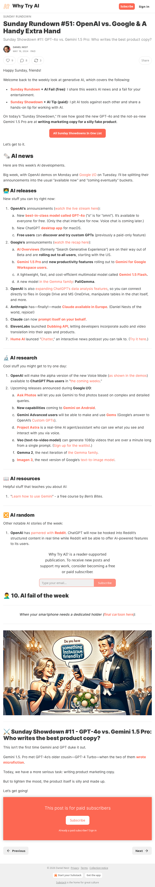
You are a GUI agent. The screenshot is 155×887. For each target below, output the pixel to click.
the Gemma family (82, 453)
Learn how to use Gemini (32, 496)
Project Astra (28, 427)
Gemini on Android (79, 408)
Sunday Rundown (17, 16)
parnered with (43, 533)
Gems (111, 415)
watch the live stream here (76, 208)
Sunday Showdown (26, 102)
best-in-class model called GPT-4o (55, 215)
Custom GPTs (43, 420)
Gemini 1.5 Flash (133, 275)
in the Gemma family (56, 282)
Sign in (144, 6)
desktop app (51, 228)
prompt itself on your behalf (62, 319)
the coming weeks (85, 381)
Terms (84, 868)
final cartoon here (118, 614)
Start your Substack (69, 875)
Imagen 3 (25, 460)
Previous (18, 851)
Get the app (94, 875)
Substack (61, 882)
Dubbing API (57, 326)
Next (139, 851)
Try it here (138, 339)
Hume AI (17, 339)
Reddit (60, 533)
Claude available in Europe (84, 307)
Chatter (47, 339)
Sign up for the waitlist (72, 446)
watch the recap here (71, 242)
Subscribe (126, 6)
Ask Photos (26, 395)
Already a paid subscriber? (77, 830)
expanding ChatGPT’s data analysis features (72, 289)
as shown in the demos (128, 376)
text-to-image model (97, 460)
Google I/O (87, 175)
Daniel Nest (20, 47)
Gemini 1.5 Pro (29, 262)
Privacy (75, 868)
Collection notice (99, 868)
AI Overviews (28, 249)
